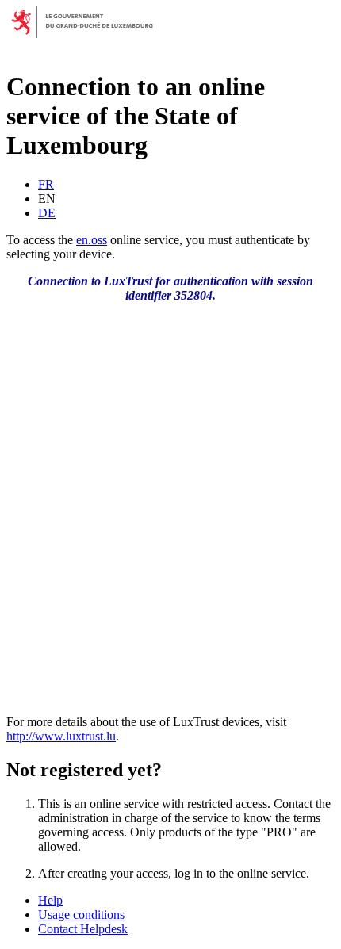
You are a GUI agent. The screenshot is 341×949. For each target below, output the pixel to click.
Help (50, 900)
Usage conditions (81, 914)
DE (47, 213)
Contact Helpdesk (83, 929)
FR (46, 184)
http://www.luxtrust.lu (61, 736)
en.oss (91, 240)
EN (47, 198)
